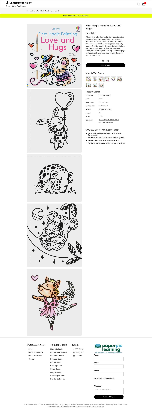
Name (96, 355)
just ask (121, 137)
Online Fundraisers (18, 6)
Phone (96, 370)
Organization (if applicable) (104, 378)
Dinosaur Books (56, 359)
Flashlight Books (56, 349)
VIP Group (79, 349)
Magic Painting (56, 372)
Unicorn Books (56, 362)
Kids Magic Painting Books (109, 120)
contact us (115, 143)
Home (29, 11)
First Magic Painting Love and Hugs (49, 11)
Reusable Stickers (57, 356)
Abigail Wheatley (105, 109)
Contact (31, 359)
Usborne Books (104, 95)
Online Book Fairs (35, 356)
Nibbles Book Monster (58, 352)
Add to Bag (105, 65)
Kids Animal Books (106, 122)
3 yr (100, 116)
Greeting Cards (56, 366)
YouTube (78, 356)
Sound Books (55, 369)
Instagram (79, 352)
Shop (8, 6)
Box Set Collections (57, 379)
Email (96, 363)
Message (97, 386)
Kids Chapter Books (57, 376)
